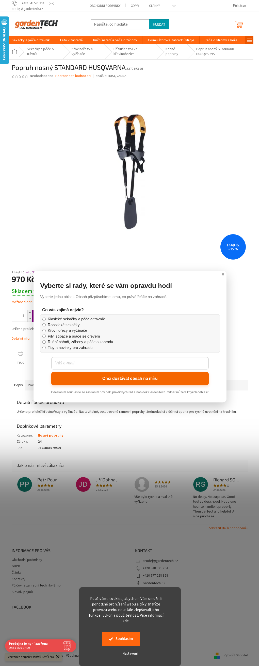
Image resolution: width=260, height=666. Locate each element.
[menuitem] (31, 40)
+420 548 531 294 (155, 568)
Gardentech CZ (154, 583)
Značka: (110, 76)
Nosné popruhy (50, 435)
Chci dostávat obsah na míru (130, 378)
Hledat (159, 24)
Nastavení (130, 653)
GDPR (135, 6)
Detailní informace (25, 338)
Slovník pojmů (22, 592)
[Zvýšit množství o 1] (29, 313)
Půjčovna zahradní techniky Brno (36, 585)
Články (154, 6)
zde (126, 621)
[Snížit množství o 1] (29, 319)
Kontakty (18, 579)
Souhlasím (124, 638)
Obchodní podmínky (105, 6)
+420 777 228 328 (155, 575)
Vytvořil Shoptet (236, 655)
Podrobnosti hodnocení (73, 76)
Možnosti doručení (26, 302)
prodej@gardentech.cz (160, 560)
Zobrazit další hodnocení (227, 528)
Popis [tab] (18, 385)
